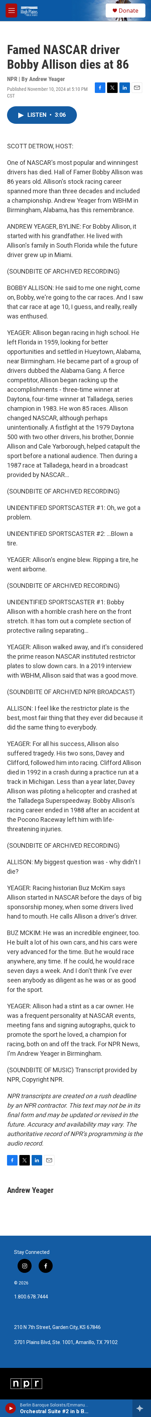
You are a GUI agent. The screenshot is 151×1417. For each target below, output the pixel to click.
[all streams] (141, 1408)
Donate (128, 10)
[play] (10, 1408)
